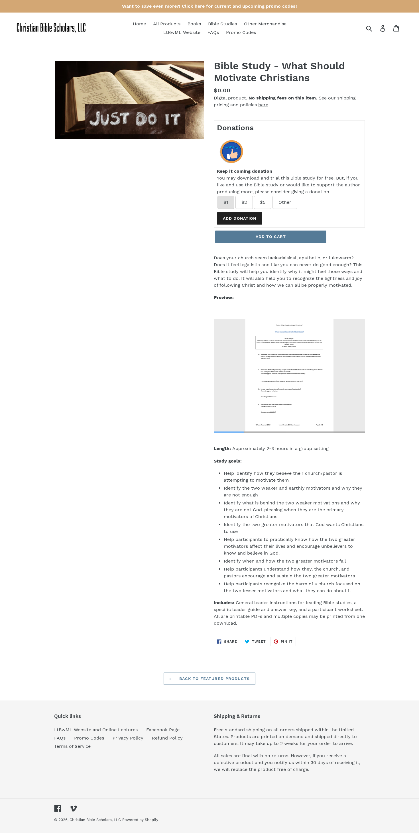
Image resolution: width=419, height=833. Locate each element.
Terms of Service (72, 746)
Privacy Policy (128, 738)
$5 (262, 202)
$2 (244, 202)
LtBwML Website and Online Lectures (96, 729)
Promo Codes (89, 738)
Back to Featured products (214, 678)
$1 (225, 202)
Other (284, 202)
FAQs (60, 738)
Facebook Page (163, 729)
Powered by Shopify (140, 820)
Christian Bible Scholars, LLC (95, 820)
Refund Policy (167, 738)
